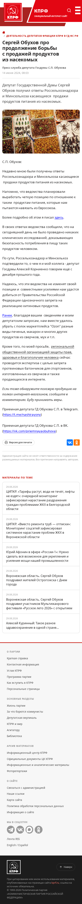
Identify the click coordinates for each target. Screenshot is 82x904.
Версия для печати (20, 442)
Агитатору (13, 730)
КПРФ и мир (14, 724)
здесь (59, 217)
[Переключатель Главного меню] (77, 10)
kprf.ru (55, 882)
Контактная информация (23, 664)
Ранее (7, 315)
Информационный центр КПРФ (27, 753)
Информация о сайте (20, 812)
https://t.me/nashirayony (22, 414)
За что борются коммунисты (25, 711)
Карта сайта (14, 800)
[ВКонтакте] (70, 442)
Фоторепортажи (17, 771)
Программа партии (19, 677)
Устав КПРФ (14, 670)
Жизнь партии (16, 705)
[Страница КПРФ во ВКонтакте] (20, 830)
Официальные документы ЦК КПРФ (30, 759)
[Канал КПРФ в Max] (29, 830)
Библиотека (14, 736)
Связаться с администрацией (26, 788)
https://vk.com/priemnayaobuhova (29, 431)
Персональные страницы (23, 689)
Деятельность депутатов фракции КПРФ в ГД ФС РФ (42, 36)
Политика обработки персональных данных (35, 806)
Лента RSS (13, 839)
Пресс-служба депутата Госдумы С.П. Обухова (34, 67)
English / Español (17, 845)
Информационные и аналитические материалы (38, 765)
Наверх (68, 867)
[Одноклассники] (77, 442)
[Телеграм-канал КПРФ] (11, 830)
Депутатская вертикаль (22, 718)
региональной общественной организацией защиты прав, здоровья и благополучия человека (38, 352)
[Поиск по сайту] (69, 10)
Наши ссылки (15, 793)
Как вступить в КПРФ (20, 682)
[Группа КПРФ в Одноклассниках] (39, 830)
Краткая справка (17, 658)
